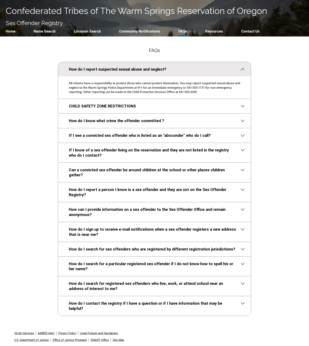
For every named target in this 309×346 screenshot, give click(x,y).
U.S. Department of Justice (31, 340)
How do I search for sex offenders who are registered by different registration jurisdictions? (152, 249)
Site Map (118, 340)
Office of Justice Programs (70, 340)
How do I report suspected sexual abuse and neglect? (117, 69)
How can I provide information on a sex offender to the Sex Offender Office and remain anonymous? (147, 212)
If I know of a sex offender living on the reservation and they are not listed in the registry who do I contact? (149, 153)
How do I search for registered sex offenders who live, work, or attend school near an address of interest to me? (146, 286)
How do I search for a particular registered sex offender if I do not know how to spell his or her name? (151, 266)
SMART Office (100, 340)
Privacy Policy (67, 333)
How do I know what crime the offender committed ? (116, 120)
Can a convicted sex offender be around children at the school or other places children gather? (147, 172)
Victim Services (24, 333)
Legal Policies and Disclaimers (99, 333)
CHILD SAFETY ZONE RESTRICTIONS (102, 106)
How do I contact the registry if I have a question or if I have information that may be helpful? (145, 306)
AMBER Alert (46, 333)
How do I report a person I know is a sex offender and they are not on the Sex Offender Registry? (147, 192)
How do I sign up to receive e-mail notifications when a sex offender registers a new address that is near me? (152, 232)
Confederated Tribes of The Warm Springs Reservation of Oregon (136, 11)
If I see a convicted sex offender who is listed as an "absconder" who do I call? (140, 135)
